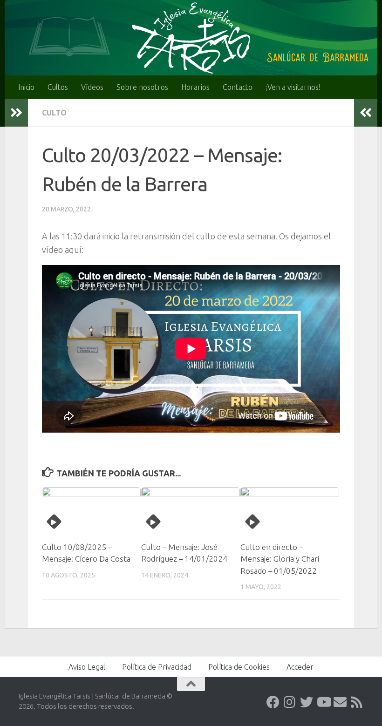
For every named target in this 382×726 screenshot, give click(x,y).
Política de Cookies (239, 667)
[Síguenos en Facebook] (273, 702)
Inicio (26, 87)
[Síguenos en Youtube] (323, 702)
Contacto (237, 87)
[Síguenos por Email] (340, 702)
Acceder (300, 667)
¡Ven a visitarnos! (293, 87)
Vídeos (92, 87)
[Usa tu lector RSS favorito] (356, 702)
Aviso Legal (86, 667)
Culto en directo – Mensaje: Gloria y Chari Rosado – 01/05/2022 (279, 559)
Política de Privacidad (156, 667)
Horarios (195, 87)
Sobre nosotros (142, 87)
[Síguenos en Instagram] (289, 702)
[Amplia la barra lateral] (16, 113)
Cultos (58, 87)
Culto (54, 113)
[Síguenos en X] (306, 702)
